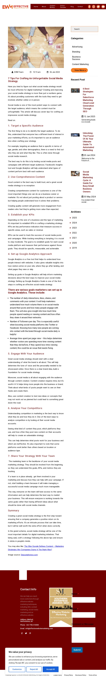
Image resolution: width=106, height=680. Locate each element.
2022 (74, 233)
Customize (17, 669)
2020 (74, 243)
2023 (74, 228)
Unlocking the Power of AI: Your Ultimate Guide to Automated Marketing (88, 141)
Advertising (77, 47)
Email (75, 609)
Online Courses (63, 6)
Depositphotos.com (29, 555)
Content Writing (52, 6)
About (44, 6)
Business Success (76, 58)
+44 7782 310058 (32, 625)
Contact (80, 6)
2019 (74, 248)
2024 (74, 223)
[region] (33, 661)
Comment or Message (83, 624)
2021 (74, 238)
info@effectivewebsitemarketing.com (39, 628)
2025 (74, 217)
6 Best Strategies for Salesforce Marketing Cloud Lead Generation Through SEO (88, 100)
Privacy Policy (68, 675)
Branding (76, 52)
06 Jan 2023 (54, 72)
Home (36, 6)
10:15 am (37, 72)
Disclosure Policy (80, 675)
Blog (72, 6)
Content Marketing (80, 64)
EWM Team (19, 72)
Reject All (34, 669)
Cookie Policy (57, 675)
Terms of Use (93, 675)
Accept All (50, 669)
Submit (77, 650)
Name (75, 594)
